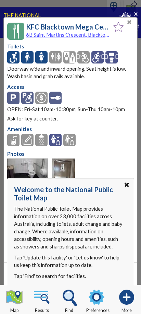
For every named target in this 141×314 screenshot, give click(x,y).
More (126, 310)
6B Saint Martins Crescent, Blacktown (68, 35)
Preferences (98, 310)
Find (69, 310)
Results (42, 310)
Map (14, 310)
